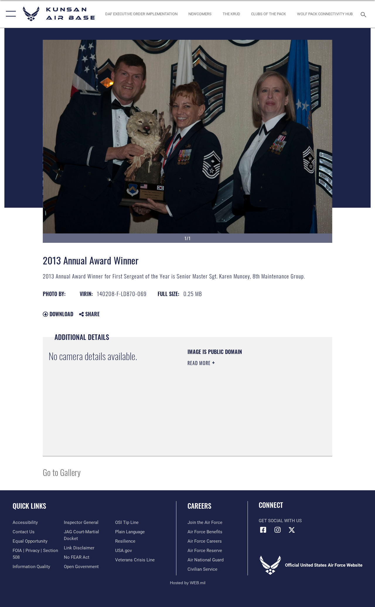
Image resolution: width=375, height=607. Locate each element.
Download (60, 314)
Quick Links (29, 506)
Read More (200, 363)
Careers (199, 506)
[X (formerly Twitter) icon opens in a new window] (291, 529)
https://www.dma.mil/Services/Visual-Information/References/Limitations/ (240, 412)
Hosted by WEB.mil (187, 582)
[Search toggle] (364, 14)
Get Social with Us (280, 520)
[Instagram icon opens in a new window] (277, 529)
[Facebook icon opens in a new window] (263, 529)
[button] (9, 14)
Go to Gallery (62, 472)
